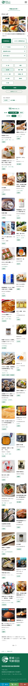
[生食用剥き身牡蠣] (8, 519)
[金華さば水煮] (21, 445)
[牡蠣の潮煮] (8, 208)
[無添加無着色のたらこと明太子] (21, 519)
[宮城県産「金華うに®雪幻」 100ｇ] (8, 445)
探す (25, 684)
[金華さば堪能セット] (21, 391)
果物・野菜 (20, 69)
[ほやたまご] (21, 337)
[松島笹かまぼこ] (8, 131)
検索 (15, 88)
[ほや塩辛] (21, 543)
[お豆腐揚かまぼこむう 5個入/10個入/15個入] (8, 157)
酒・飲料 (7, 78)
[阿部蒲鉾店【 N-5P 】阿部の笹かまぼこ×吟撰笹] (8, 284)
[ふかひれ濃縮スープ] (8, 310)
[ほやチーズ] (21, 364)
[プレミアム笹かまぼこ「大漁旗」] (8, 233)
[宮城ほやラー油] (21, 258)
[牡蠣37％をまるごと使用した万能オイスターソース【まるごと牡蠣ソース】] (8, 337)
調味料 (20, 78)
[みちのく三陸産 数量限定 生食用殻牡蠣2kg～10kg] (8, 364)
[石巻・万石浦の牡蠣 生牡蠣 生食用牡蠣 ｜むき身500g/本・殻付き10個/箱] (21, 184)
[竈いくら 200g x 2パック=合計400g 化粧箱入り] (8, 620)
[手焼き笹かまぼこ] (8, 568)
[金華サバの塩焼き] (8, 543)
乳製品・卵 (20, 74)
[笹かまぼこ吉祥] (8, 470)
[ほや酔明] (8, 184)
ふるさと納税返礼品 (19, 41)
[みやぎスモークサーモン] (8, 494)
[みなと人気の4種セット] (8, 258)
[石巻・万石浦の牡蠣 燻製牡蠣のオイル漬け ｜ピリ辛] (21, 593)
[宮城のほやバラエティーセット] (21, 418)
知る (6, 684)
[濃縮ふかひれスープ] (21, 131)
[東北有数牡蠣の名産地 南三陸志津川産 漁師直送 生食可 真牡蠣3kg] (21, 494)
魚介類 (7, 69)
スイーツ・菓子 (7, 74)
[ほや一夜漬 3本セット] (21, 310)
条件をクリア (14, 91)
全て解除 (13, 100)
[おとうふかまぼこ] (21, 284)
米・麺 (7, 65)
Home (3, 651)
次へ (14, 645)
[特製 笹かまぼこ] (21, 233)
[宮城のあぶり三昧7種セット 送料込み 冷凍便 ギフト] (8, 593)
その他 (7, 82)
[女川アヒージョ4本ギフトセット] (21, 568)
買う (16, 684)
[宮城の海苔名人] (21, 470)
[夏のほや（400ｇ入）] (21, 157)
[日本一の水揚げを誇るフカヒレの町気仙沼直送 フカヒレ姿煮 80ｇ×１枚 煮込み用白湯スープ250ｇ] (8, 418)
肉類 (20, 65)
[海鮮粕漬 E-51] (21, 620)
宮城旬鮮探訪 (6, 2)
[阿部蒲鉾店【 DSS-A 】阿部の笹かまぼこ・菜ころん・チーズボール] (21, 208)
